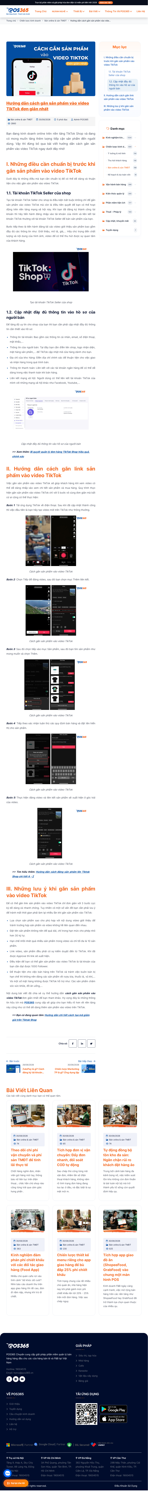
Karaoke (83, 1370)
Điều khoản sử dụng (126, 1485)
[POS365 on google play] (113, 1408)
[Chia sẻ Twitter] (91, 1043)
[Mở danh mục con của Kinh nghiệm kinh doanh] (135, 138)
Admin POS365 (81, 119)
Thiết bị (77, 11)
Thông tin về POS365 (117, 11)
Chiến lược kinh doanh (30, 21)
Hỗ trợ (12, 1429)
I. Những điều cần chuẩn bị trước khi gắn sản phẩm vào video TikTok (119, 61)
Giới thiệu (14, 1403)
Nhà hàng (84, 1360)
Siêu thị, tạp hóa (87, 1355)
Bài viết (93, 11)
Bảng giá (83, 1380)
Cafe (81, 1365)
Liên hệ (141, 11)
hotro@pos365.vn (23, 1372)
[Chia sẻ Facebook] (73, 1043)
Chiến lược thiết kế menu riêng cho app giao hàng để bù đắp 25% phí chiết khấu (74, 1265)
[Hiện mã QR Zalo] (7, 1473)
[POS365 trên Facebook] (9, 1379)
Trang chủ (40, 11)
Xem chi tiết (106, 3)
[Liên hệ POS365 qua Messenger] (16, 1379)
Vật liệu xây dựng (88, 1375)
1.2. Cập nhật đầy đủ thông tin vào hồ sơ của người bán (122, 85)
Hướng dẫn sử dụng (20, 1419)
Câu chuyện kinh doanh (22, 1414)
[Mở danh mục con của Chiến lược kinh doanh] (135, 147)
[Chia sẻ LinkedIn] (82, 1043)
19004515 (20, 1369)
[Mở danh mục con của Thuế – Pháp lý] (135, 212)
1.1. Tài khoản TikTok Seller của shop (120, 73)
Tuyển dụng (15, 1408)
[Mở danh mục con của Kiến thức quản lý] (135, 194)
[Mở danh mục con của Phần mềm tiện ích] (135, 203)
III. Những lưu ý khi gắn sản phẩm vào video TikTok (119, 108)
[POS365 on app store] (113, 1418)
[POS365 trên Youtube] (22, 1379)
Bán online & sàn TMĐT (55, 21)
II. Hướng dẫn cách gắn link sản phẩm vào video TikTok (119, 97)
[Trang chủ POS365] (17, 10)
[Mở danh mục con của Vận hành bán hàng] (135, 184)
